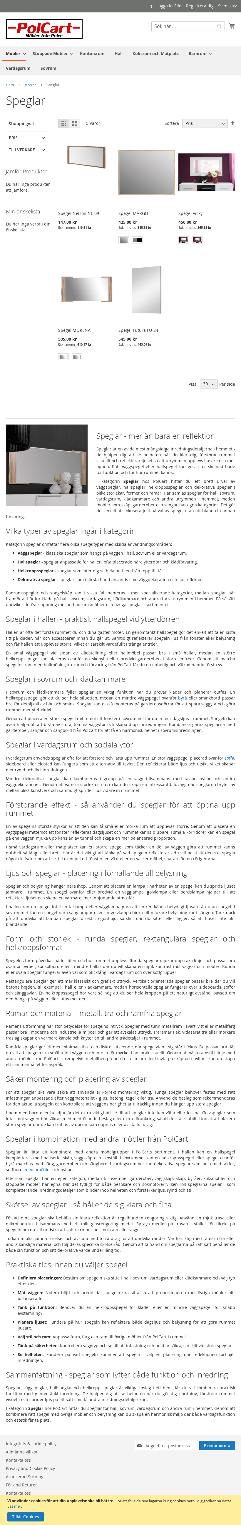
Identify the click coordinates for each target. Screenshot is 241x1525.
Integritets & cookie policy (31, 1443)
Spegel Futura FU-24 (138, 330)
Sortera (172, 123)
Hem (10, 84)
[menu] (120, 61)
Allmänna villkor (22, 1452)
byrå (182, 698)
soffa (229, 758)
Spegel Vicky (190, 213)
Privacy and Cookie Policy (30, 1468)
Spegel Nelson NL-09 (78, 213)
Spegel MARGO (133, 213)
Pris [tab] (13, 137)
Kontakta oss (18, 1460)
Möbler (30, 84)
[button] (227, 6)
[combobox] (188, 26)
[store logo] (44, 29)
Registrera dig (200, 6)
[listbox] (146, 240)
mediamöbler (38, 1169)
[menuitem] (14, 54)
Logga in (164, 6)
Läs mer (14, 1506)
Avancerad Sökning (24, 1476)
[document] (121, 1509)
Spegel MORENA (74, 330)
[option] (123, 239)
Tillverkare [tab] (22, 149)
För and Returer (21, 1485)
